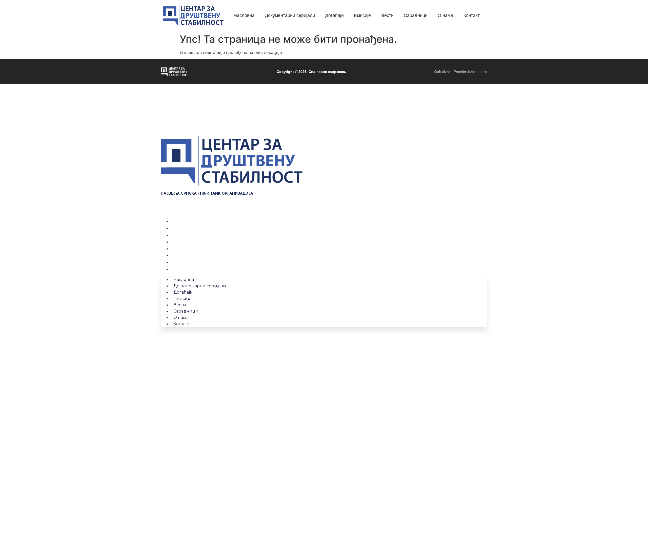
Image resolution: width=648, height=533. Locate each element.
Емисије (179, 241)
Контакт (179, 269)
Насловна (181, 221)
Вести (177, 248)
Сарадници (183, 255)
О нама (178, 262)
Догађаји (180, 234)
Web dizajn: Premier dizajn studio (460, 72)
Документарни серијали (196, 228)
